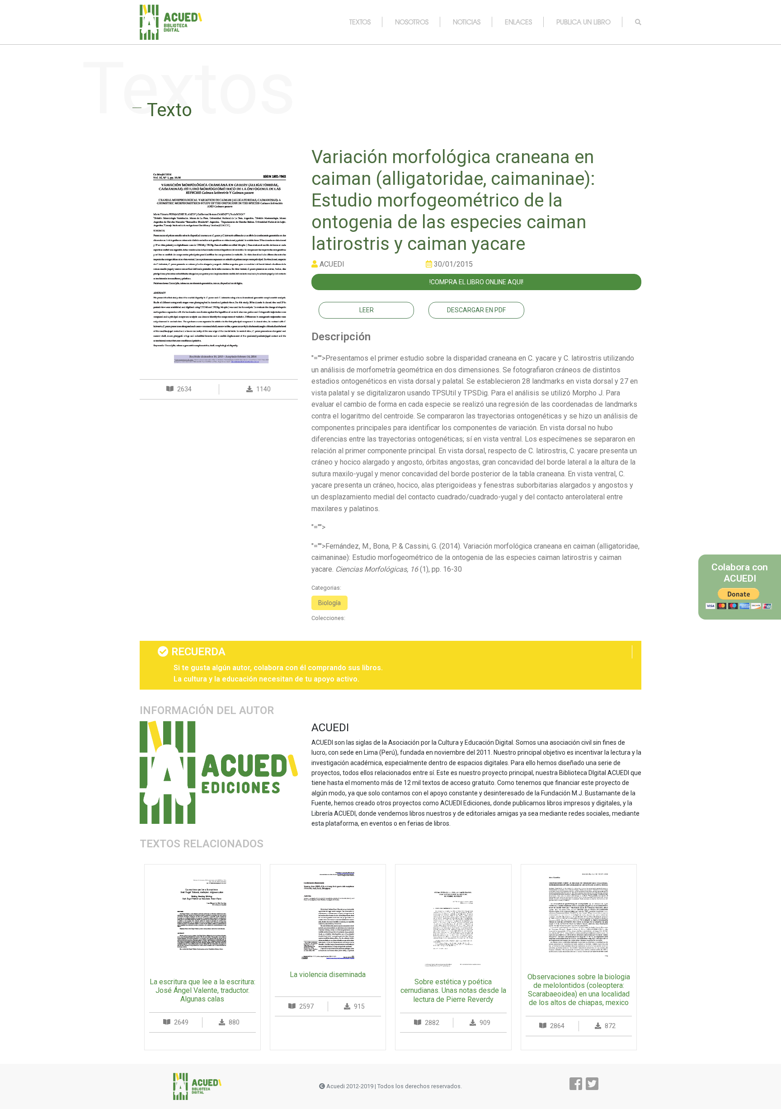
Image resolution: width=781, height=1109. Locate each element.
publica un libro (583, 21)
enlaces (518, 21)
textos (360, 21)
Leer (366, 310)
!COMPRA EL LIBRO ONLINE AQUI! (476, 282)
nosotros (411, 21)
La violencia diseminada (328, 974)
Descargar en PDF (476, 310)
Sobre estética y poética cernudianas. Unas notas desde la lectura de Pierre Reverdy (453, 990)
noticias (466, 21)
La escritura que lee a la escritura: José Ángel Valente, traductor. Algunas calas (202, 990)
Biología (329, 602)
